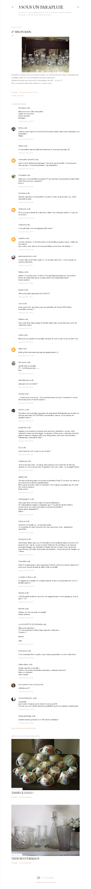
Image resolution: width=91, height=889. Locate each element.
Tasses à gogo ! (22, 793)
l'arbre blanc (23, 664)
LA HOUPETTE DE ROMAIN (30, 624)
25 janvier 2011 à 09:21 (25, 139)
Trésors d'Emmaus (25, 858)
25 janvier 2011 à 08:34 (26, 121)
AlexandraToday (24, 716)
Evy (20, 448)
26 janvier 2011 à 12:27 (25, 602)
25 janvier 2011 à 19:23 (25, 470)
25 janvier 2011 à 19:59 (25, 515)
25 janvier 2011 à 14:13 (25, 373)
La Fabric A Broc (25, 577)
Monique (22, 108)
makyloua (22, 461)
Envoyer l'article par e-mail (28, 92)
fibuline (21, 593)
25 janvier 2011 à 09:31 (25, 153)
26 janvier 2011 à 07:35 (26, 570)
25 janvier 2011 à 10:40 (26, 249)
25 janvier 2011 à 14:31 (25, 387)
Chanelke (22, 561)
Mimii (20, 128)
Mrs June (22, 362)
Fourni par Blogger (47, 878)
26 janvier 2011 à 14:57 (25, 618)
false (20, 349)
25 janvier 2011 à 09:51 (25, 186)
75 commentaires (25, 863)
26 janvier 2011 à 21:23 (25, 691)
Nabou (21, 272)
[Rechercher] (78, 6)
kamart (21, 609)
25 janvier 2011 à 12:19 (25, 313)
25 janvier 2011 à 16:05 (25, 441)
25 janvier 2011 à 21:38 (25, 532)
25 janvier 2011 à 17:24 (25, 454)
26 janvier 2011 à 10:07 (26, 586)
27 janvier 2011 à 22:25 (25, 723)
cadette (21, 238)
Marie (20, 146)
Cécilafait (22, 175)
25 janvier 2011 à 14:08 (26, 356)
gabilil (20, 477)
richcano (53, 882)
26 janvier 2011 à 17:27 (25, 644)
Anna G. (21, 410)
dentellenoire (23, 380)
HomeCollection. (25, 698)
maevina (22, 225)
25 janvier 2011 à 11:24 (25, 265)
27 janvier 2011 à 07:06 (26, 709)
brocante (20, 95)
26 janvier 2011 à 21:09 (25, 678)
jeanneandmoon (25, 256)
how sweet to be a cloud (28, 684)
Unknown (22, 209)
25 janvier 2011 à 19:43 (25, 492)
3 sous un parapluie (40, 7)
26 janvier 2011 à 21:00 (26, 658)
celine (20, 335)
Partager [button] (14, 92)
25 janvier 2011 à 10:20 (26, 232)
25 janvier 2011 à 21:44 (25, 555)
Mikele (21, 319)
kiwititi (21, 290)
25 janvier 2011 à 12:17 (25, 297)
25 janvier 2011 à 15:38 (25, 403)
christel (21, 394)
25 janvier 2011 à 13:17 (25, 328)
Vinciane (21, 193)
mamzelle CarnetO (26, 159)
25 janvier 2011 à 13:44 (25, 342)
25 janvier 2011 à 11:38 (25, 283)
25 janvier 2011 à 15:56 (25, 421)
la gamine (22, 427)
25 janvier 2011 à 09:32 (26, 169)
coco (20, 303)
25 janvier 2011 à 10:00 (26, 218)
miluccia (21, 521)
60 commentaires (25, 797)
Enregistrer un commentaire (23, 728)
